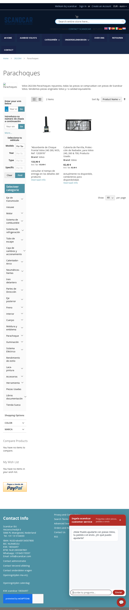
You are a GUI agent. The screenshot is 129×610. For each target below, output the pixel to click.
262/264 (18, 58)
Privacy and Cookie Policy (67, 514)
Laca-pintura (10, 369)
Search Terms (61, 519)
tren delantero (11, 281)
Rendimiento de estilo (13, 359)
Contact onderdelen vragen (17, 570)
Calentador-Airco (12, 262)
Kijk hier (7, 578)
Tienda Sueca (13, 404)
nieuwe (10, 207)
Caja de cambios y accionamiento (14, 251)
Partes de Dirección (11, 290)
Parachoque (12, 335)
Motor (9, 213)
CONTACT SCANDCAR (80, 28)
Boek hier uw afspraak (15, 586)
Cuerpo (10, 320)
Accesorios (11, 376)
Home (6, 58)
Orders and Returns (64, 527)
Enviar (118, 592)
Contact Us (59, 532)
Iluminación (12, 342)
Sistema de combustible (12, 221)
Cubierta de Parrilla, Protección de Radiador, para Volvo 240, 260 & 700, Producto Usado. (78, 152)
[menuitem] (8, 38)
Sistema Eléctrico (10, 350)
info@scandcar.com (20, 556)
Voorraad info (38, 179)
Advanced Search (63, 523)
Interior (10, 313)
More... (8, 132)
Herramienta (13, 382)
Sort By (95, 99)
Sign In (83, 6)
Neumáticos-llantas (13, 271)
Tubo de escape (10, 240)
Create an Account (101, 6)
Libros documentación (14, 397)
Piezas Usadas (13, 389)
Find (20, 175)
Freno (9, 307)
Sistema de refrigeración (13, 231)
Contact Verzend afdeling (16, 565)
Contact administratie (14, 560)
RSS (56, 536)
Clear (9, 175)
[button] (120, 6)
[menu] (64, 44)
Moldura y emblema (11, 328)
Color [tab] (8, 422)
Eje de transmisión (12, 199)
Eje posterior (11, 300)
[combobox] (90, 21)
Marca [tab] (8, 429)
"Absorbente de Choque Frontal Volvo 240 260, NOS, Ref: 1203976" (45, 150)
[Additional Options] (15, 486)
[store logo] (18, 21)
